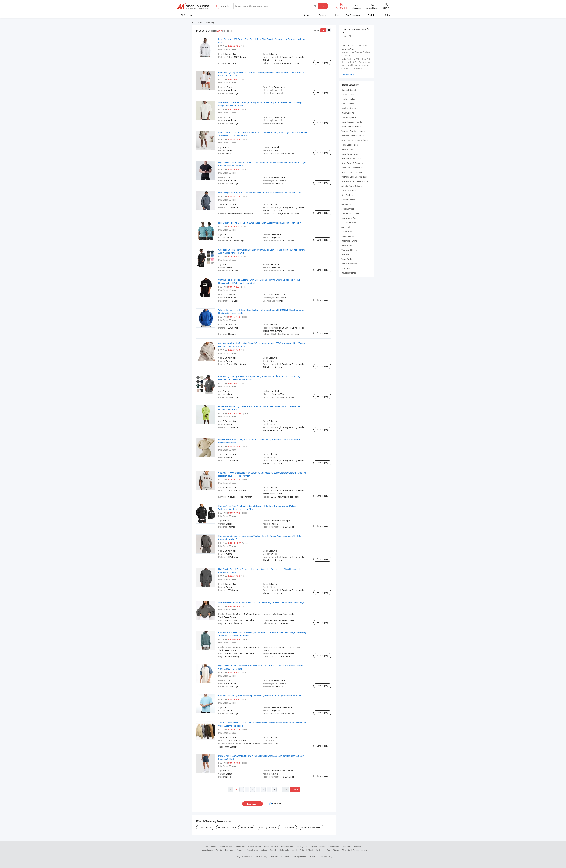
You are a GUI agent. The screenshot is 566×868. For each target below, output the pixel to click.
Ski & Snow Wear (349, 222)
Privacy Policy (326, 856)
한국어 (302, 850)
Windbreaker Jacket (350, 108)
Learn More (348, 74)
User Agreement (299, 856)
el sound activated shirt (311, 827)
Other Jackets (347, 112)
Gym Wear (346, 204)
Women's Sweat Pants (351, 158)
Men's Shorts (347, 149)
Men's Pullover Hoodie (351, 126)
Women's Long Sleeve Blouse (354, 176)
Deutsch (273, 850)
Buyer (321, 15)
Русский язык (252, 850)
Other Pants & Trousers (352, 163)
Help (336, 15)
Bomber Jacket (348, 94)
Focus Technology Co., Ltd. (264, 856)
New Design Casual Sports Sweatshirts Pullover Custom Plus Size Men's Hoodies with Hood (259, 192)
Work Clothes (347, 259)
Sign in (386, 7)
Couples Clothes (348, 272)
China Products (225, 846)
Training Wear (347, 236)
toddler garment (266, 827)
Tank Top (345, 268)
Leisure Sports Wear (350, 213)
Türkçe (336, 850)
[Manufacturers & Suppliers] (193, 6)
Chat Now (276, 803)
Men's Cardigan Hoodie (351, 121)
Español (219, 850)
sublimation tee (205, 827)
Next (295, 789)
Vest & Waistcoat (349, 263)
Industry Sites (302, 846)
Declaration (313, 856)
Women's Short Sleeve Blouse (354, 181)
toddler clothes (246, 827)
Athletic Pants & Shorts (351, 185)
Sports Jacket (347, 103)
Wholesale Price (287, 846)
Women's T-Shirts (349, 249)
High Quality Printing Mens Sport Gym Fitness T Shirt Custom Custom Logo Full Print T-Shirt (259, 222)
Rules (387, 15)
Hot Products (210, 846)
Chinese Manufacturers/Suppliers (248, 846)
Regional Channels (317, 846)
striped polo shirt (287, 827)
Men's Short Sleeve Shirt (352, 172)
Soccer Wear (347, 227)
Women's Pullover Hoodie (352, 135)
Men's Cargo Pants (349, 144)
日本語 (310, 850)
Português (229, 850)
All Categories (187, 15)
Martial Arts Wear (349, 217)
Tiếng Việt (346, 850)
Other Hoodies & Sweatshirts (354, 140)
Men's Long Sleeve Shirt (351, 167)
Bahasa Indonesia (360, 850)
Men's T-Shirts (347, 245)
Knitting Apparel (348, 117)
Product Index (333, 846)
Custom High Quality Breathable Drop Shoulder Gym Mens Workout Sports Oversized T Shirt (260, 695)
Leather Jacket (348, 99)
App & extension (353, 15)
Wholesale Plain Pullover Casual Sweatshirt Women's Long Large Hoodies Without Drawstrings (261, 602)
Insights (357, 846)
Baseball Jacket (348, 89)
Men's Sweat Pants (349, 153)
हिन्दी (318, 850)
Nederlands (284, 850)
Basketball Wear (348, 190)
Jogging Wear (347, 208)
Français (240, 850)
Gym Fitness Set (348, 199)
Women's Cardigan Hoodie (353, 131)
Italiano (264, 850)
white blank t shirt (226, 827)
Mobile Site (347, 846)
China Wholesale (271, 846)
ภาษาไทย (326, 850)
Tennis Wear (346, 231)
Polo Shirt (345, 254)
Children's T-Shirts (349, 240)
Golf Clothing (347, 195)
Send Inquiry (322, 62)
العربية (294, 850)
